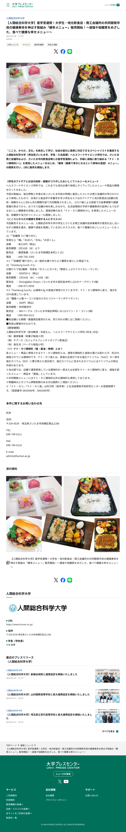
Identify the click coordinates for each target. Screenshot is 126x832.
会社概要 (50, 795)
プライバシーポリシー (56, 799)
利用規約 (10, 799)
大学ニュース (12, 44)
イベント (26, 44)
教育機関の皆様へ (14, 804)
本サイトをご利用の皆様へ (19, 813)
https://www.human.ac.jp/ (19, 624)
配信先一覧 (11, 817)
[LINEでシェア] (69, 51)
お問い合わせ (91, 795)
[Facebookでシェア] (63, 51)
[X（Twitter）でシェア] (56, 51)
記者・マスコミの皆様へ (18, 808)
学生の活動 (52, 44)
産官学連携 (38, 44)
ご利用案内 (11, 795)
